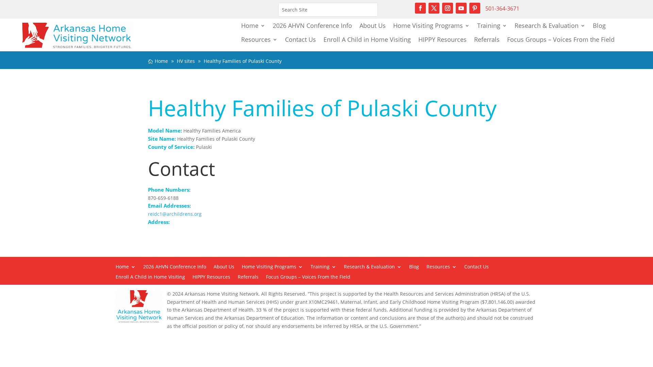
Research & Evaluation (547, 25)
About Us (372, 25)
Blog (599, 25)
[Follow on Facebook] (420, 8)
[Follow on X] (434, 8)
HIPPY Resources (442, 39)
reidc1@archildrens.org (175, 214)
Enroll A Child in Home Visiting (367, 39)
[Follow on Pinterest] (474, 8)
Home (249, 25)
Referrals (487, 39)
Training (488, 25)
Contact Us (300, 39)
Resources (256, 39)
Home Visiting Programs (428, 25)
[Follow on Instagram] (447, 8)
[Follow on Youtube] (461, 8)
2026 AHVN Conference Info (312, 25)
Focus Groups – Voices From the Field (561, 39)
